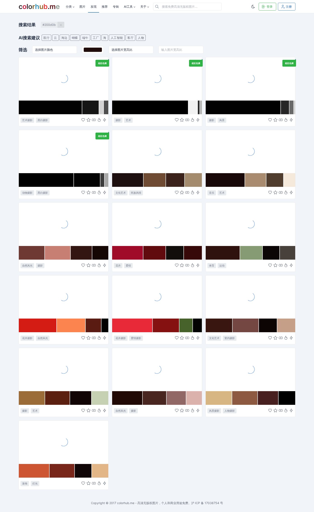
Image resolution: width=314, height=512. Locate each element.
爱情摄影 (136, 338)
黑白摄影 (43, 120)
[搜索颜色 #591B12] (94, 325)
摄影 (118, 120)
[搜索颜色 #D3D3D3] (101, 107)
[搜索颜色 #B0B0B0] (201, 107)
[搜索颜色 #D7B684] (219, 398)
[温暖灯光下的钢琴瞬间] (250, 151)
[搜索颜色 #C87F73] (58, 253)
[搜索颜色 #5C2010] (57, 398)
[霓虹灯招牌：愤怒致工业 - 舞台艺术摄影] (63, 369)
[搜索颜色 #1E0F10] (127, 180)
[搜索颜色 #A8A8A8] (106, 180)
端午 (85, 37)
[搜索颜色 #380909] (193, 253)
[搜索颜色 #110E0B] (175, 253)
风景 (221, 120)
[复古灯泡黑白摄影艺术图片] (157, 78)
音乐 (211, 192)
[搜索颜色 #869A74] (251, 253)
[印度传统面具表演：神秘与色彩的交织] (157, 151)
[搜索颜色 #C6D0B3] (100, 398)
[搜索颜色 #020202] (50, 107)
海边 (64, 37)
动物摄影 (27, 192)
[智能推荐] (99, 120)
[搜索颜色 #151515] (90, 107)
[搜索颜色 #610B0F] (154, 253)
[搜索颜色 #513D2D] (275, 180)
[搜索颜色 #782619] (62, 471)
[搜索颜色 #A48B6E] (193, 180)
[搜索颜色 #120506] (81, 398)
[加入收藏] (88, 120)
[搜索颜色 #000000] (150, 107)
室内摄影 (229, 338)
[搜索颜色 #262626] (285, 107)
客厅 (130, 37)
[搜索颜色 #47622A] (186, 325)
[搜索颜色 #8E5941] (245, 398)
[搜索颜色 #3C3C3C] (102, 180)
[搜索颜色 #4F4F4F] (106, 107)
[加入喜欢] (83, 120)
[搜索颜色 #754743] (246, 325)
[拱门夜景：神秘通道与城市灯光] (250, 78)
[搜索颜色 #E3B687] (100, 471)
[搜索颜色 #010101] (243, 107)
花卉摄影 (27, 338)
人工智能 (117, 37)
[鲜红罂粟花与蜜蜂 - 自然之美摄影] (63, 296)
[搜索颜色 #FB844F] (71, 325)
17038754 (212, 503)
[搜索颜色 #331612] (81, 253)
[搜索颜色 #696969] (291, 107)
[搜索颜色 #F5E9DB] (289, 180)
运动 (221, 265)
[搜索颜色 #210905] (127, 398)
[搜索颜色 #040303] (197, 325)
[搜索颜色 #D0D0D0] (294, 107)
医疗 (46, 37)
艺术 (128, 120)
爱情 (128, 265)
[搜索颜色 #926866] (176, 398)
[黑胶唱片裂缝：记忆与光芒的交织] (63, 78)
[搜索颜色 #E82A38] (132, 325)
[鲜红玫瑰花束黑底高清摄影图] (157, 296)
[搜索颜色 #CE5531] (34, 471)
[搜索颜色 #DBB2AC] (194, 398)
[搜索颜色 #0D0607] (271, 253)
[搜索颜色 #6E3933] (32, 253)
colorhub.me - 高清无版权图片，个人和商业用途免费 (152, 503)
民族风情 (136, 192)
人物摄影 (229, 410)
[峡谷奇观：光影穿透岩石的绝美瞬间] (157, 369)
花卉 (118, 265)
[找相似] (94, 120)
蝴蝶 (75, 37)
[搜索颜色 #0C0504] (268, 325)
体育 (211, 265)
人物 (141, 37)
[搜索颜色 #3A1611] (219, 325)
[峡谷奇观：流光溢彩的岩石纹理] (63, 224)
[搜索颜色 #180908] (225, 180)
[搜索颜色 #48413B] (287, 253)
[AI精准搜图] (104, 120)
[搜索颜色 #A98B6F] (255, 180)
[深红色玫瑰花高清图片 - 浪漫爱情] (157, 224)
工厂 (96, 37)
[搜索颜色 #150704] (100, 253)
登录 (270, 6)
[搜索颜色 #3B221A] (175, 180)
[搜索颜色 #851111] (166, 325)
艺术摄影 (27, 120)
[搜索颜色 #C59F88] (286, 325)
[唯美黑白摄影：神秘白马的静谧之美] (63, 151)
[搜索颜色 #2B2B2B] (199, 107)
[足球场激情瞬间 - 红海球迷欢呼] (250, 224)
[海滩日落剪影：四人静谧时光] (250, 369)
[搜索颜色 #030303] (87, 180)
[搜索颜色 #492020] (268, 398)
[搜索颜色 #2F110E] (223, 253)
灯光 (35, 483)
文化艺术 (121, 192)
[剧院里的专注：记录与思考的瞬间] (250, 296)
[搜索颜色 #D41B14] (38, 325)
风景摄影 (214, 410)
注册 (289, 6)
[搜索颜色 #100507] (83, 471)
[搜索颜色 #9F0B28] (127, 253)
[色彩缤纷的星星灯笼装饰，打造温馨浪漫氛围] (63, 442)
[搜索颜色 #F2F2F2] (193, 107)
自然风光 (27, 265)
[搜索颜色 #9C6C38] (32, 398)
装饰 (24, 483)
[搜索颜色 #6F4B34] (155, 180)
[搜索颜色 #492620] (155, 398)
